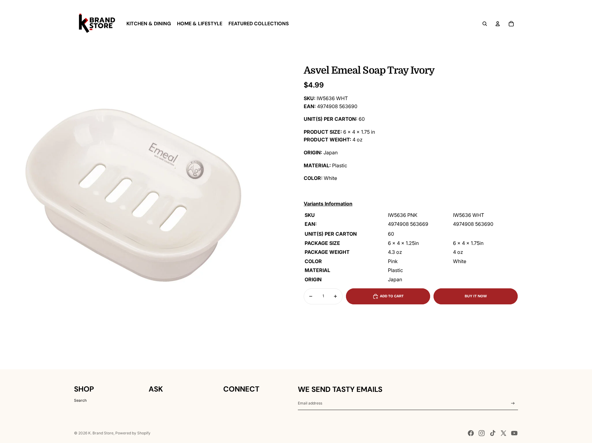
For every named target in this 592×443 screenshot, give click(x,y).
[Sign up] (513, 403)
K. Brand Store (100, 433)
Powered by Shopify (132, 433)
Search (80, 400)
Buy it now (476, 296)
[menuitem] (148, 23)
